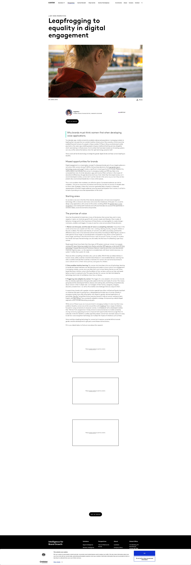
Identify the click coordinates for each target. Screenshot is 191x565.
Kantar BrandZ (81, 3)
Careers (131, 3)
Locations (116, 544)
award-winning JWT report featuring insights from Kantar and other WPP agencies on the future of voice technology (95, 246)
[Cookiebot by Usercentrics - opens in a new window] (43, 562)
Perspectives (71, 3)
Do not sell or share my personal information (144, 559)
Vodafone (103, 306)
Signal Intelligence (88, 544)
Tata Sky (75, 296)
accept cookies (92, 349)
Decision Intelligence (88, 547)
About (125, 3)
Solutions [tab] (60, 3)
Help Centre (92, 3)
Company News (118, 547)
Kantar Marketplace (103, 3)
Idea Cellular (77, 298)
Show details (57, 562)
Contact (137, 3)
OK (144, 553)
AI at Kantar (118, 3)
